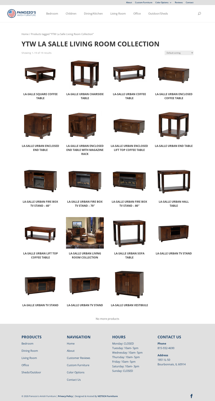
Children (71, 13)
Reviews (179, 3)
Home (25, 34)
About (129, 3)
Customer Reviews (78, 358)
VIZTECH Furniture (108, 396)
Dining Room (30, 351)
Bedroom (52, 13)
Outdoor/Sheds (158, 13)
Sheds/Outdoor (31, 372)
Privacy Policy (65, 396)
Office (137, 13)
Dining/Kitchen (93, 13)
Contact (190, 3)
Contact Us (74, 380)
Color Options (161, 3)
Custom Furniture (143, 3)
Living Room (118, 13)
